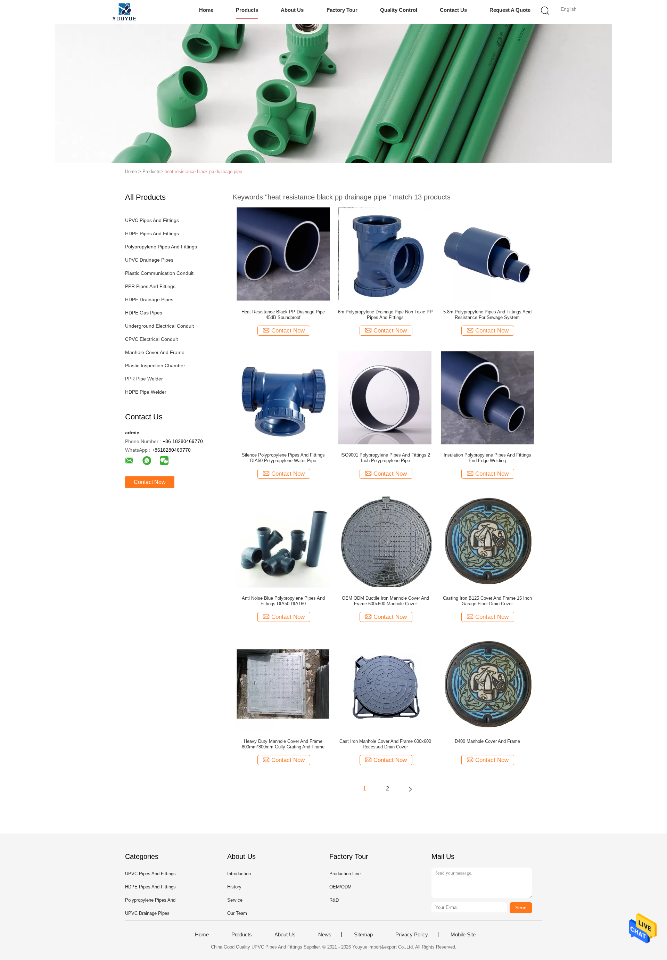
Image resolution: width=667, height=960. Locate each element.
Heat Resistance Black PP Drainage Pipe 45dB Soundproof (283, 314)
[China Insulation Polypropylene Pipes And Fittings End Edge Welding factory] (487, 397)
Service (234, 900)
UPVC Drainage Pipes (149, 260)
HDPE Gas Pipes (143, 312)
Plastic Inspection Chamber (155, 365)
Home (206, 10)
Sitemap (363, 934)
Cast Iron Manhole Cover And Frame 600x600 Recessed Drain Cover (385, 744)
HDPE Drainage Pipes (149, 299)
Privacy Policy (411, 934)
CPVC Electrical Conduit (151, 339)
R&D (334, 900)
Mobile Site (463, 934)
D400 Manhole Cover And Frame (487, 741)
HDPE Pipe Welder (145, 392)
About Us (292, 10)
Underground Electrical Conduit (159, 326)
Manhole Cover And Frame (154, 352)
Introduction (239, 873)
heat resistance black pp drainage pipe (203, 171)
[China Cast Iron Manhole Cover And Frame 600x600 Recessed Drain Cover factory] (385, 683)
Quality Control (398, 10)
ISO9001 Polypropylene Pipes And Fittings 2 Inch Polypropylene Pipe (385, 457)
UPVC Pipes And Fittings (152, 220)
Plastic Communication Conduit (159, 273)
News (324, 934)
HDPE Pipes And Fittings (152, 233)
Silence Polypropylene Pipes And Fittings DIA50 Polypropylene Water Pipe (283, 457)
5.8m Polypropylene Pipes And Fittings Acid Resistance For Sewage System (487, 314)
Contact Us (453, 10)
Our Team (237, 913)
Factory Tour (342, 10)
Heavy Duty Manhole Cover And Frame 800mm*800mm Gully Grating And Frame (283, 744)
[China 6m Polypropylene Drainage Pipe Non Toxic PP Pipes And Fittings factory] (385, 254)
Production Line (345, 873)
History (234, 886)
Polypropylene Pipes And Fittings (161, 246)
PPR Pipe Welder (144, 378)
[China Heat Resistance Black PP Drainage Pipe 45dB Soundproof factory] (283, 254)
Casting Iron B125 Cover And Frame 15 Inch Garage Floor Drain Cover (487, 601)
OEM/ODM (340, 886)
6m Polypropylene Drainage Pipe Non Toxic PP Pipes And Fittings (385, 314)
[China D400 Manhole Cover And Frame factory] (487, 683)
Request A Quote (509, 10)
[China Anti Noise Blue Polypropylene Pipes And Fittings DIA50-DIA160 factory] (283, 540)
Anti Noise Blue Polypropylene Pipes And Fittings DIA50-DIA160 (283, 601)
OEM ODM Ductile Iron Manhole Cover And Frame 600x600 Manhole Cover (385, 601)
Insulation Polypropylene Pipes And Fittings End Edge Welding (487, 457)
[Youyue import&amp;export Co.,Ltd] (124, 12)
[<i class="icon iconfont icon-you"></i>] (410, 788)
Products (247, 10)
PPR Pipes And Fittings (150, 286)
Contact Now (150, 482)
